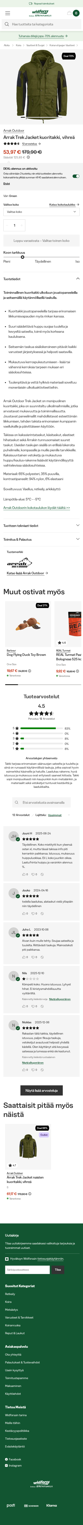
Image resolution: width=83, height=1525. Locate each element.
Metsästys (11, 1310)
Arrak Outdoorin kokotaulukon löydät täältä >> (36, 508)
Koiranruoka (12, 1325)
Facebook (15, 1459)
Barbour (11, 650)
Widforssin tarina (16, 1415)
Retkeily (10, 1294)
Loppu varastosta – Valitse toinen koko (42, 240)
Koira (18, 45)
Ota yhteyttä (13, 1354)
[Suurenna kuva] (41, 87)
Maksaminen (13, 1386)
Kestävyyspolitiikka (17, 1431)
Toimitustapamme (16, 1378)
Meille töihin (12, 1423)
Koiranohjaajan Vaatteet (62, 45)
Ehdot (6, 183)
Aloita (7, 45)
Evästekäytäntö (15, 1446)
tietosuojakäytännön (50, 1258)
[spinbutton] (14, 225)
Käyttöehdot (13, 1394)
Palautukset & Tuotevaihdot (22, 1362)
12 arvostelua (29, 143)
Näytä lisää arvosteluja (42, 1090)
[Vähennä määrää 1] (7, 225)
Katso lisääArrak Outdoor (25, 573)
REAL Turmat (63, 650)
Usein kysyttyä (14, 1370)
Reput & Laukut (15, 1333)
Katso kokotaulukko (62, 204)
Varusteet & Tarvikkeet (19, 1317)
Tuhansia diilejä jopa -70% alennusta (41, 36)
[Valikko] (7, 13)
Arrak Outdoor (13, 130)
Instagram (15, 1465)
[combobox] (41, 212)
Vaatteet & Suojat (35, 45)
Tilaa (58, 1270)
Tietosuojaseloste (16, 1439)
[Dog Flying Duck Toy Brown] (28, 624)
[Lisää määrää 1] (21, 225)
